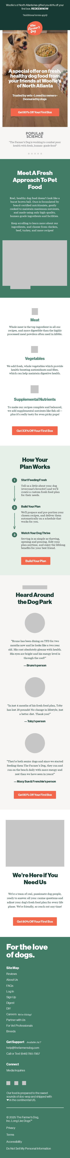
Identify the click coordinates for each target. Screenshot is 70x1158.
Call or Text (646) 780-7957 (23, 1053)
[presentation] (29, 153)
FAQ (9, 985)
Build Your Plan (35, 561)
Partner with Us (15, 1020)
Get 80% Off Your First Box (35, 112)
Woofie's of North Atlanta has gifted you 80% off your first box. (35, 6)
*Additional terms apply (34, 15)
